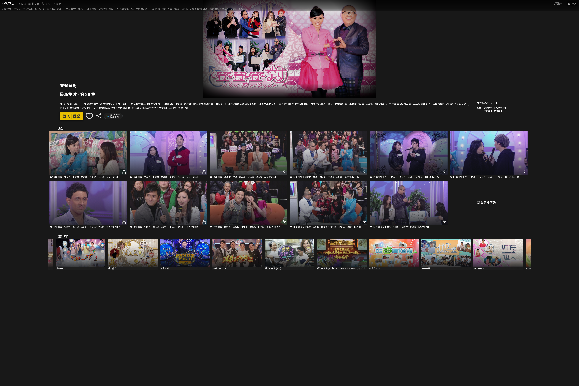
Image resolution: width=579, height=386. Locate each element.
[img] (8, 3)
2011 (494, 103)
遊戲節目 (498, 110)
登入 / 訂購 (572, 3)
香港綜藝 (488, 107)
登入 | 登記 (71, 116)
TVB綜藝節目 (500, 107)
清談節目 (488, 110)
